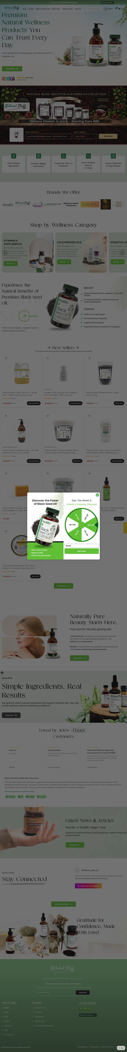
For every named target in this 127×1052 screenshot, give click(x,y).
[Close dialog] (97, 494)
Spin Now (81, 551)
